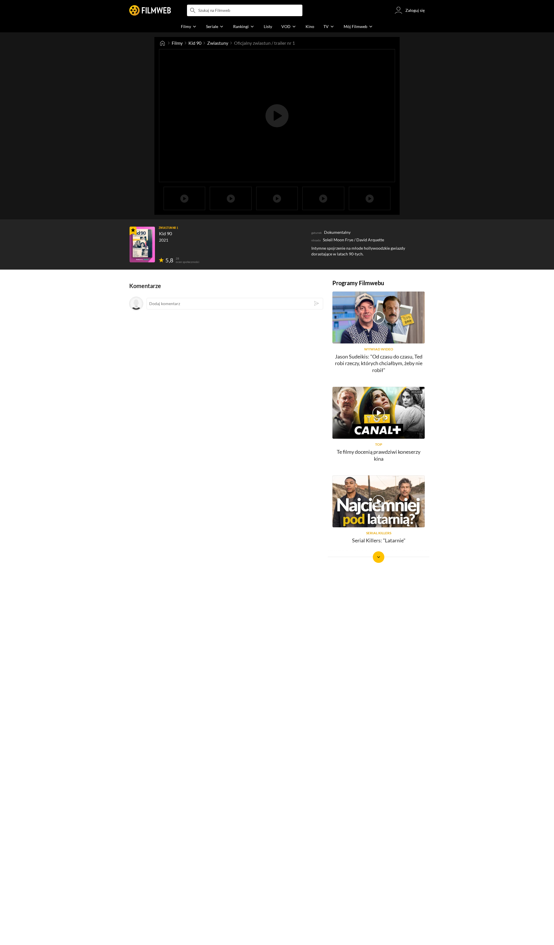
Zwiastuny (217, 43)
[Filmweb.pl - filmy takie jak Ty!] (150, 10)
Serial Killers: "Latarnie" (378, 540)
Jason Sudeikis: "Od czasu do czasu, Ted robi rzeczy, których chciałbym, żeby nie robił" (378, 363)
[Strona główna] (162, 43)
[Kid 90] (142, 244)
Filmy (177, 43)
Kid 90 (194, 43)
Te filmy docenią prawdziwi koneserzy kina (378, 455)
